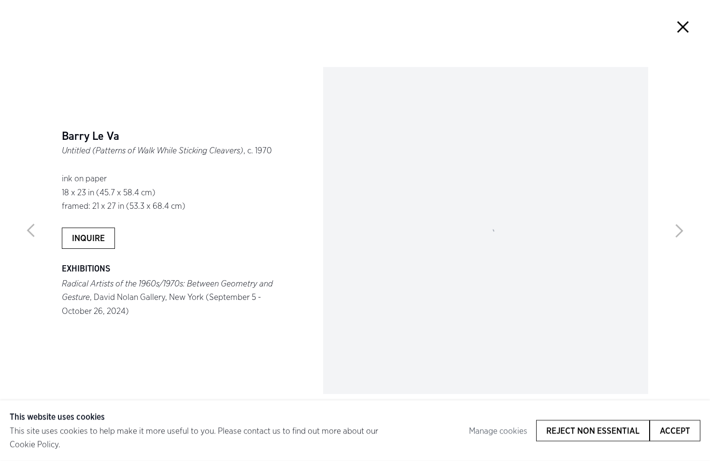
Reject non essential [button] (592, 430)
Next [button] (679, 230)
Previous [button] (31, 230)
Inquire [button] (88, 238)
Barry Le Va (90, 136)
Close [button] (683, 27)
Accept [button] (675, 430)
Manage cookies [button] (498, 430)
